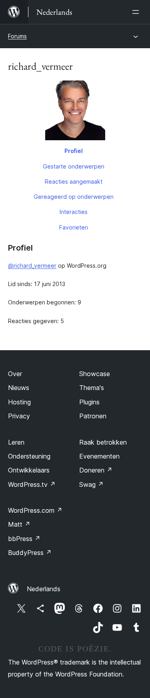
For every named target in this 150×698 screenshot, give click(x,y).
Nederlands (43, 589)
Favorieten (73, 227)
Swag (91, 484)
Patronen (92, 416)
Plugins (89, 402)
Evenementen (99, 456)
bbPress (24, 539)
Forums (17, 36)
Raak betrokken (103, 442)
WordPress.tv (32, 484)
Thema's (91, 388)
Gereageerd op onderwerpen (74, 196)
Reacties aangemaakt (73, 181)
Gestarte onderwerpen (73, 166)
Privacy (19, 416)
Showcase (94, 374)
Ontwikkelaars (29, 470)
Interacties (74, 211)
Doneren (95, 470)
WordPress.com (35, 510)
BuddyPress (30, 553)
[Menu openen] (137, 12)
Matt (19, 524)
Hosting (19, 402)
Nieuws (18, 388)
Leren (16, 442)
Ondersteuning (29, 456)
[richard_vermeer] (75, 111)
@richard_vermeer (32, 265)
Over (15, 374)
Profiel (73, 150)
